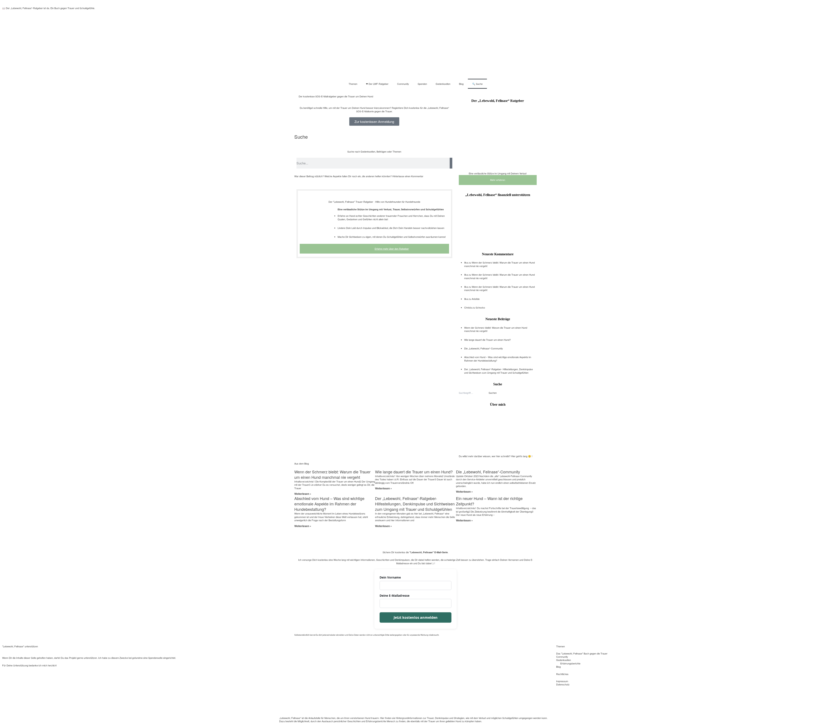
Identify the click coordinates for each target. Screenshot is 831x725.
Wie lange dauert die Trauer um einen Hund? (487, 339)
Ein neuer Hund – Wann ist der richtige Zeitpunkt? (489, 500)
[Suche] (451, 163)
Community (403, 83)
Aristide (476, 299)
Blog (461, 83)
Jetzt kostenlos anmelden (416, 617)
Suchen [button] (493, 392)
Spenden (422, 83)
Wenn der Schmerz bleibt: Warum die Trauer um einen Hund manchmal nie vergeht (499, 264)
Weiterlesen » (302, 494)
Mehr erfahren (497, 180)
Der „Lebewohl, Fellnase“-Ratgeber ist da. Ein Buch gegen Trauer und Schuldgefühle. (50, 8)
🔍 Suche (477, 83)
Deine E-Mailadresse (394, 595)
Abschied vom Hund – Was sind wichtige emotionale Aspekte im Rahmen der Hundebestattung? (497, 358)
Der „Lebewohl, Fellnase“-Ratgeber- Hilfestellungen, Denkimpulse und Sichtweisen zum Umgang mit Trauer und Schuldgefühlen (498, 370)
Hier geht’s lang (519, 456)
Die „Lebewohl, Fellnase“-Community (483, 348)
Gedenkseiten (443, 83)
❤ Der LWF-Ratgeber (377, 83)
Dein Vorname (390, 577)
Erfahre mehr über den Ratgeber (392, 248)
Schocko (480, 307)
